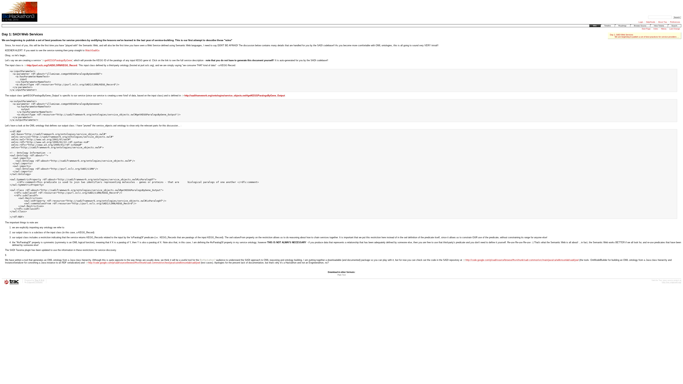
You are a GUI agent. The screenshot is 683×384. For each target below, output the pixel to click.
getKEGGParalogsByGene (58, 60)
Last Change (674, 29)
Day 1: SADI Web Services (621, 35)
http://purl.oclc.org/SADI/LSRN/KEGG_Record (52, 65)
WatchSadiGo (92, 50)
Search (674, 26)
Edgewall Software (35, 282)
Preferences (675, 22)
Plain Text (341, 275)
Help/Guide (650, 22)
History (663, 29)
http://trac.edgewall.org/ (671, 282)
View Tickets (659, 26)
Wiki (595, 26)
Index (655, 29)
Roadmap (622, 26)
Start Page (646, 29)
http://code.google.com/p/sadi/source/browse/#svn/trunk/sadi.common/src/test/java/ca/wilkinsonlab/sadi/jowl (144, 262)
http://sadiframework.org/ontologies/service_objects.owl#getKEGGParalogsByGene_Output (234, 95)
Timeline (607, 26)
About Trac (662, 22)
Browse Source (640, 26)
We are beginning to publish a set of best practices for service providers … (647, 37)
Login (641, 22)
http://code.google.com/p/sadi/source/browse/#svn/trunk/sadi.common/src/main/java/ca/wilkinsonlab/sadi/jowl (522, 260)
